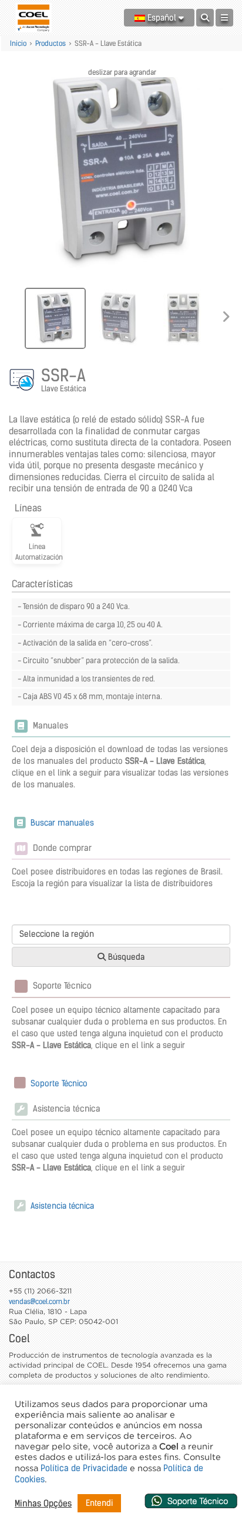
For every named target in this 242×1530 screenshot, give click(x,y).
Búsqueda (125, 957)
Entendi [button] (99, 1503)
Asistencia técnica (61, 1205)
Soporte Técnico (58, 1083)
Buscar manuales (61, 822)
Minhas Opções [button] (43, 1503)
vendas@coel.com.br (39, 1301)
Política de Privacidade (84, 1468)
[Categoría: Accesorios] (23, 381)
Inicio (18, 43)
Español (162, 17)
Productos (50, 43)
